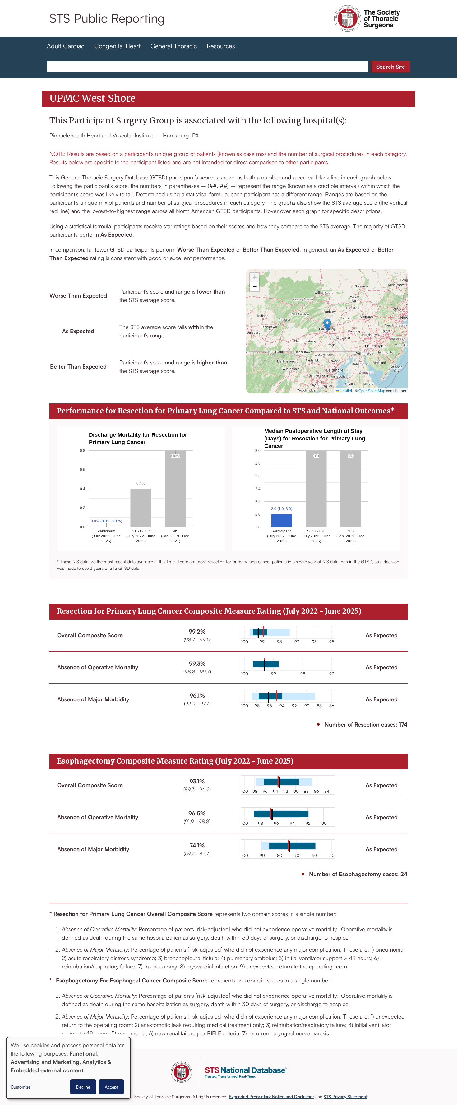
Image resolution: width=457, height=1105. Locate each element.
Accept (111, 1086)
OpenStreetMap (371, 390)
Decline (83, 1086)
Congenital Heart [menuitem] (117, 46)
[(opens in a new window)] (367, 27)
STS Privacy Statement (345, 1096)
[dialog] (68, 1068)
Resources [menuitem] (221, 46)
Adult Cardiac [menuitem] (65, 46)
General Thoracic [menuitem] (173, 46)
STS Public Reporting (107, 18)
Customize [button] (21, 1086)
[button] (327, 324)
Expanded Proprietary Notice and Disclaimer (271, 1096)
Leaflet (345, 390)
